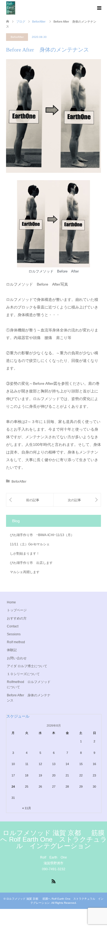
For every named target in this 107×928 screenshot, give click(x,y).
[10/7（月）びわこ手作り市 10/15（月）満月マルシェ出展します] (29, 500)
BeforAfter (17, 36)
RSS (53, 881)
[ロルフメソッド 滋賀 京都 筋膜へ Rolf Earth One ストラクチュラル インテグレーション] (10, 8)
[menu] (99, 8)
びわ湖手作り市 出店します (31, 563)
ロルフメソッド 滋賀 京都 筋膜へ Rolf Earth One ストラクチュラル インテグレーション (53, 839)
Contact (12, 626)
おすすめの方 (17, 618)
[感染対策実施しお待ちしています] (77, 500)
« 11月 (26, 808)
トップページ (17, 610)
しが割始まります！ (25, 553)
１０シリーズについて (23, 674)
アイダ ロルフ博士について (27, 666)
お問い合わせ (17, 658)
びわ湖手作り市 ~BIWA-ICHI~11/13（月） (42, 535)
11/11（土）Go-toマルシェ (30, 544)
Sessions (14, 634)
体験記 (12, 650)
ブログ (20, 21)
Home (11, 602)
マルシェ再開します (25, 572)
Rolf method (16, 642)
